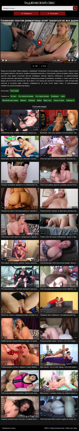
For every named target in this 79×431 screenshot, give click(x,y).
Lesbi (63, 96)
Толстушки (14, 91)
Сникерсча (70, 100)
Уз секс (13, 96)
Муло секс (48, 100)
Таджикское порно (9, 428)
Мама (39, 100)
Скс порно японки (42, 96)
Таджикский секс (39, 3)
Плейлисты (27, 13)
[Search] (75, 8)
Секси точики (59, 100)
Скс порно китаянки (26, 96)
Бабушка (31, 100)
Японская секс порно (10, 100)
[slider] (28, 60)
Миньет (23, 100)
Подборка (55, 96)
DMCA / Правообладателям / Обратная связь (60, 428)
